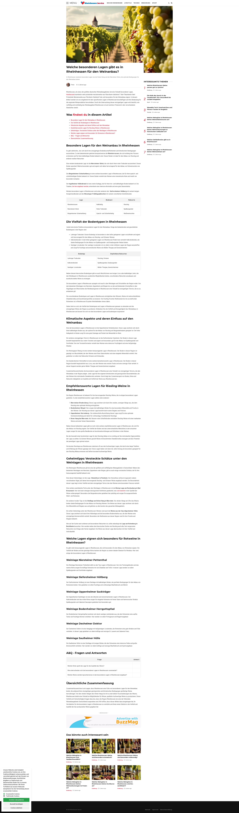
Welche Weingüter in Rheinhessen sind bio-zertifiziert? (129, 772)
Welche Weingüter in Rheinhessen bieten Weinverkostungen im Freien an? (78, 772)
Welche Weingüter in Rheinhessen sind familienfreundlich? (78, 746)
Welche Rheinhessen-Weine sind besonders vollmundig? (129, 746)
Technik (136, 3)
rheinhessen (70, 94)
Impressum (155, 809)
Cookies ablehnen (16, 808)
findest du (80, 114)
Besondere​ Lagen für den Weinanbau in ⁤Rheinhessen (88, 120)
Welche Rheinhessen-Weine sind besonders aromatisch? (103, 746)
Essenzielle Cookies (13, 794)
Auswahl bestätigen (16, 804)
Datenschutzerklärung (166, 809)
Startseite (147, 809)
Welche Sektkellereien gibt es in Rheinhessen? (158, 141)
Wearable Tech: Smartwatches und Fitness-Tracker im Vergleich (159, 108)
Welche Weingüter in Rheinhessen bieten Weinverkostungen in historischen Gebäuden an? (159, 129)
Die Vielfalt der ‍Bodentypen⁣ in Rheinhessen (85, 123)
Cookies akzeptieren (16, 800)
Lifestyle (128, 3)
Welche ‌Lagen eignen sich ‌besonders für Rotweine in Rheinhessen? (93, 133)
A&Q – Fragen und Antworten (80, 136)
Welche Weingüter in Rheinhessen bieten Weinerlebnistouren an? (159, 118)
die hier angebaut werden (80, 186)
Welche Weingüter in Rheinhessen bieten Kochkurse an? (103, 772)
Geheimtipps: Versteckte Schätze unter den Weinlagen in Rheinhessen (94, 130)
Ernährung (145, 3)
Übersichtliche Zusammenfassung (82, 138)
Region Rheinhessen (114, 3)
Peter (73, 84)
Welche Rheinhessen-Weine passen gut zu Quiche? (157, 86)
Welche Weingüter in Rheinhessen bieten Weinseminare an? (159, 151)
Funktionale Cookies (12, 796)
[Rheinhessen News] (92, 3)
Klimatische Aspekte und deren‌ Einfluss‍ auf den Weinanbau (90, 125)
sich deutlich (121, 491)
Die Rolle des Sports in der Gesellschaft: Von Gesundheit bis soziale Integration (159, 97)
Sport (154, 3)
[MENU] (67, 3)
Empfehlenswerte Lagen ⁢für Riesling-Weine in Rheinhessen (90, 128)
